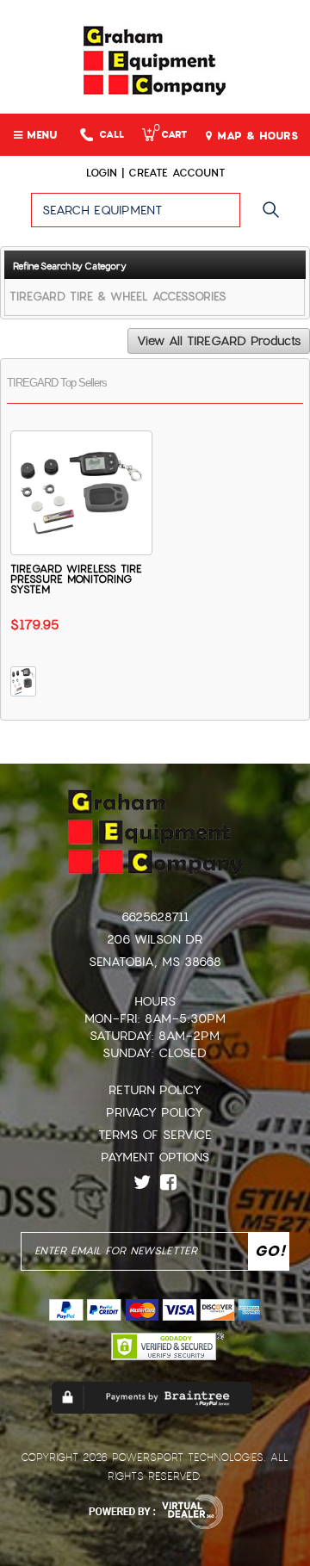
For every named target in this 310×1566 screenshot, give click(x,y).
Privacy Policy (154, 1112)
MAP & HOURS (255, 136)
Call (111, 134)
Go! (275, 218)
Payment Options (155, 1157)
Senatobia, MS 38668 (155, 961)
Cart (170, 134)
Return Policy (155, 1090)
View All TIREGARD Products (219, 341)
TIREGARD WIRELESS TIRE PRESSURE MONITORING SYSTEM (76, 579)
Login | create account (155, 173)
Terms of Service (155, 1134)
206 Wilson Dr (154, 939)
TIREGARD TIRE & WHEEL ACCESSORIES (117, 296)
